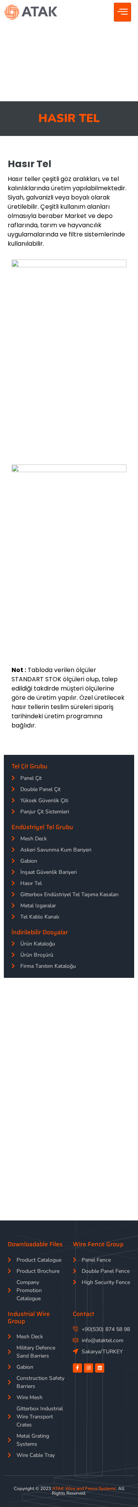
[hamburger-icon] (122, 12)
